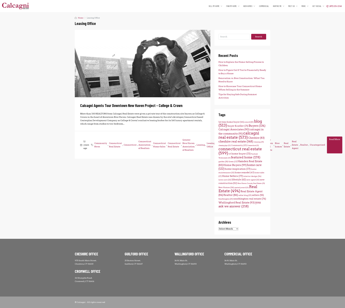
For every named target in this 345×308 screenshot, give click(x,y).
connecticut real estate (240, 151)
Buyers (257, 125)
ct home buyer (240, 153)
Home (80, 18)
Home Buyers (235, 165)
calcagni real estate (238, 135)
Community (239, 145)
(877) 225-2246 (335, 6)
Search (258, 36)
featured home (245, 157)
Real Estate (287, 145)
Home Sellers (232, 176)
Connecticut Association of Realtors (144, 144)
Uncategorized (317, 145)
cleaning (259, 142)
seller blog (245, 195)
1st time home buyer (231, 122)
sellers (258, 195)
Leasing (201, 145)
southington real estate (249, 198)
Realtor (304, 145)
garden (223, 162)
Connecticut (130, 145)
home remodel (244, 172)
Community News (100, 145)
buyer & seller (237, 125)
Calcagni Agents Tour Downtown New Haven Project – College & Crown (131, 105)
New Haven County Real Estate (251, 183)
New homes (278, 145)
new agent (253, 180)
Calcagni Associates (233, 129)
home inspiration (238, 168)
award (249, 122)
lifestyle (239, 179)
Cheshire (256, 137)
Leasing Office (211, 145)
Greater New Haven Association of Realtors (188, 145)
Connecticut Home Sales (159, 145)
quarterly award (241, 187)
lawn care (224, 180)
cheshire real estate (235, 141)
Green (232, 162)
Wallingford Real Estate (236, 202)
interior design (252, 176)
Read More (334, 139)
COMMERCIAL (264, 6)
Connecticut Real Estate (174, 145)
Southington (225, 199)
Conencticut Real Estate (115, 145)
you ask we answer (239, 204)
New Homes (226, 187)
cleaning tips (224, 145)
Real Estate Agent (295, 144)
